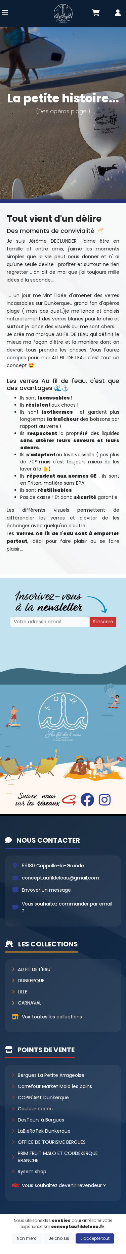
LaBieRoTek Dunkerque (44, 1131)
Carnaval (29, 1002)
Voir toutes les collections (52, 1016)
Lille (22, 991)
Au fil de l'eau (34, 969)
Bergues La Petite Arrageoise (51, 1075)
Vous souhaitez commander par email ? (67, 907)
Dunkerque (31, 980)
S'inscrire (103, 621)
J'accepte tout (95, 1238)
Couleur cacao (35, 1108)
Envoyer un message (46, 890)
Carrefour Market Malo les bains (55, 1086)
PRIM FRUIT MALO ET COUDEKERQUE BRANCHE (58, 1157)
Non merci (27, 1238)
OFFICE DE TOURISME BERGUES (52, 1142)
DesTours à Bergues (41, 1119)
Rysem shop (32, 1171)
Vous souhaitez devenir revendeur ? (64, 1185)
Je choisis (59, 1238)
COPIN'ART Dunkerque (43, 1097)
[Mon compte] (118, 13)
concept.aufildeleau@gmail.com (60, 877)
